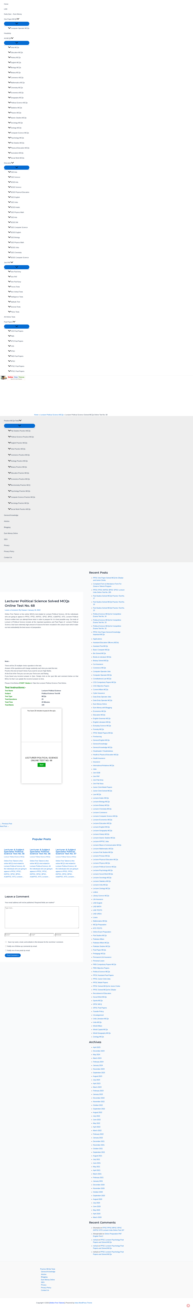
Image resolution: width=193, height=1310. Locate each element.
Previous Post (6, 824)
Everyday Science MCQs (102, 726)
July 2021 (96, 1159)
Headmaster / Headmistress (103, 751)
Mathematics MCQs (18, 82)
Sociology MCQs (17, 123)
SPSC (13, 361)
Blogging (7, 527)
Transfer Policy (98, 1011)
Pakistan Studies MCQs (101, 946)
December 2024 (99, 1051)
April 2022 (96, 1127)
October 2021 (98, 1148)
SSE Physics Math (17, 212)
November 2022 (99, 1101)
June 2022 (97, 1120)
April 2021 (96, 1170)
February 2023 (98, 1091)
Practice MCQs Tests (11, 421)
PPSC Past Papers (17, 371)
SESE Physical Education (20, 192)
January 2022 (98, 1138)
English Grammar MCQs (101, 718)
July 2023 (96, 1080)
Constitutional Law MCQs (102, 679)
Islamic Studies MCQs (18, 118)
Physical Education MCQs (20, 148)
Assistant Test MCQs (100, 646)
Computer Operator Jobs (102, 671)
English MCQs (16, 62)
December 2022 (99, 1098)
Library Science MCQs (101, 896)
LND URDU (97, 914)
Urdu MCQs (15, 47)
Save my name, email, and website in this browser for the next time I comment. (35, 942)
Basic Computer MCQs (101, 650)
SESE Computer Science (20, 257)
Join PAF (7, 262)
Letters (95, 892)
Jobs (94, 769)
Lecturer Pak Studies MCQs (103, 852)
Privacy (6, 545)
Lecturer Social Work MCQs (103, 874)
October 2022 (98, 1105)
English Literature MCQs (102, 722)
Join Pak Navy (16, 282)
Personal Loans (98, 961)
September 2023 (99, 1072)
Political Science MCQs (19, 103)
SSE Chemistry (16, 252)
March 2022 (97, 1130)
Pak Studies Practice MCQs (20, 431)
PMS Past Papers (17, 356)
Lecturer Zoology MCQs (101, 888)
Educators (7, 163)
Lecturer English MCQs (101, 827)
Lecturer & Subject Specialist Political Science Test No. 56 (40, 851)
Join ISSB (96, 773)
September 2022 (99, 1109)
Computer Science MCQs (20, 133)
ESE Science (15, 177)
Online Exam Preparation (102, 932)
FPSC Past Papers (17, 366)
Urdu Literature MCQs (101, 1019)
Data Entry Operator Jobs (102, 697)
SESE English (16, 232)
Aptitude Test (15, 302)
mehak (95, 1240)
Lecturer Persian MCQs (101, 856)
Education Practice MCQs (20, 473)
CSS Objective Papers (101, 686)
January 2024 (98, 1065)
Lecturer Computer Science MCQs (105, 816)
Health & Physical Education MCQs (105, 755)
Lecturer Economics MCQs (102, 820)
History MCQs (16, 57)
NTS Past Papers (17, 341)
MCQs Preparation (99, 925)
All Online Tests (9, 317)
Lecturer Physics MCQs (101, 863)
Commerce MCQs (17, 77)
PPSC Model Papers (100, 982)
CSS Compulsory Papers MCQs (104, 682)
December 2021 (99, 1141)
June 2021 (97, 1163)
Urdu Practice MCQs (18, 449)
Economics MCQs (17, 93)
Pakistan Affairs (98, 939)
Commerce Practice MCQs (20, 455)
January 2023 (98, 1094)
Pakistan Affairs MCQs (101, 943)
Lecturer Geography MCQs (102, 830)
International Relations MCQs (103, 765)
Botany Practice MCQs (19, 467)
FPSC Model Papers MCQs (103, 733)
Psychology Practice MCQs (20, 491)
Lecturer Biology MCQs (101, 802)
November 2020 (99, 1188)
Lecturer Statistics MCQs (102, 881)
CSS (12, 346)
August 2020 (97, 1199)
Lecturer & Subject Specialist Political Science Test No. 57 (66, 851)
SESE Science (16, 187)
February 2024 (98, 1062)
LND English (97, 903)
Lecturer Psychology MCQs (103, 870)
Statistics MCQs (16, 108)
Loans (95, 917)
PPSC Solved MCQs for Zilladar (104, 990)
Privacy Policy (9, 551)
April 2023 (96, 1083)
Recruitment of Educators (102, 993)
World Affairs (97, 1026)
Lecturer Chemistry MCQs (102, 809)
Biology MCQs (16, 67)
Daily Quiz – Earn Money (13, 14)
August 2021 (97, 1156)
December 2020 (99, 1185)
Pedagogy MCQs (99, 953)
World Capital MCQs (100, 1029)
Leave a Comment (11, 610)
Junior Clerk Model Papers (102, 787)
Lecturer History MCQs (101, 834)
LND (5, 9)
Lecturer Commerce (100, 812)
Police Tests (15, 312)
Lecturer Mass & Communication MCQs (107, 845)
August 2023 (97, 1076)
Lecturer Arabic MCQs (101, 798)
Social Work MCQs (17, 158)
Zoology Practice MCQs (19, 461)
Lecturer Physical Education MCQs (105, 859)
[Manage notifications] (188, 1305)
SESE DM (14, 222)
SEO (5, 539)
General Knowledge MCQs (102, 747)
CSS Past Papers (17, 331)
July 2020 (96, 1203)
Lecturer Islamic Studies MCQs (104, 838)
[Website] (67, 935)
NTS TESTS (97, 928)
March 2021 (97, 1174)
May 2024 (96, 1054)
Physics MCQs (16, 113)
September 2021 (99, 1152)
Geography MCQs (17, 98)
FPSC (13, 351)
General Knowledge (11, 515)
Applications (97, 639)
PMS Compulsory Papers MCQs (104, 964)
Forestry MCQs (98, 729)
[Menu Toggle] (16, 24)
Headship (7, 33)
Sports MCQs (98, 1000)
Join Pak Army (16, 272)
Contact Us (8, 557)
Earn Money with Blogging (102, 707)
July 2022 (96, 1116)
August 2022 (97, 1112)
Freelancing (97, 736)
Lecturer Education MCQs (102, 823)
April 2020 (96, 1214)
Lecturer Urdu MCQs (100, 885)
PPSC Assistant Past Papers (103, 975)
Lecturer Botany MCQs (101, 805)
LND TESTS (97, 910)
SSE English (15, 197)
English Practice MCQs (19, 443)
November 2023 (99, 1069)
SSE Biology (15, 237)
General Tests (16, 307)
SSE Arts (14, 217)
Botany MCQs (16, 72)
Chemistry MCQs (17, 88)
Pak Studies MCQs (17, 143)
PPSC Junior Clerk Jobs (101, 979)
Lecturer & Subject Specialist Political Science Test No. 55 (14, 851)
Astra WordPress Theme (83, 1303)
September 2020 (99, 1195)
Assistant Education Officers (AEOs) (106, 642)
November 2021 (99, 1145)
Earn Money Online (11, 533)
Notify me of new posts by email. (18, 950)
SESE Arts (14, 182)
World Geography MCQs (102, 1033)
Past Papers (8, 322)
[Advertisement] (96, 399)
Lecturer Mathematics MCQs (103, 849)
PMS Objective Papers (101, 968)
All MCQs (7, 38)
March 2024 (97, 1058)
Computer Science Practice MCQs (23, 497)
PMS (12, 336)
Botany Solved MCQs (100, 660)
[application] (18, 19)
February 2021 (98, 1177)
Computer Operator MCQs (20, 28)
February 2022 (98, 1134)
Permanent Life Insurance (102, 957)
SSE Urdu (14, 202)
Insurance (96, 762)
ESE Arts (14, 172)
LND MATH (97, 906)
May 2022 (96, 1123)
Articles (6, 521)
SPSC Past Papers (100, 1008)
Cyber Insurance (99, 693)
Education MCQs (17, 52)
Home (6, 4)
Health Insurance (99, 758)
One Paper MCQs (10, 19)
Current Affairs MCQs (100, 689)
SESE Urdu (15, 247)
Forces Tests (15, 287)
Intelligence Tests (17, 297)
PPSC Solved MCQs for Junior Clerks (106, 986)
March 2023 (97, 1087)
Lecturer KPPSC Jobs (101, 841)
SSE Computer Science (19, 227)
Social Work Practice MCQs (20, 509)
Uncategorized (98, 1015)
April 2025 (96, 1047)
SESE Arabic (15, 207)
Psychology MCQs (17, 138)
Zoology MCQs (16, 128)
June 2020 (97, 1206)
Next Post (4, 826)
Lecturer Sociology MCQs (102, 877)
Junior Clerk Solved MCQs (102, 791)
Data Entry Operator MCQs (102, 700)
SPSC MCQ (97, 1004)
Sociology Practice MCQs (20, 503)
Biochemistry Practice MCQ (20, 485)
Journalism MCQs (17, 153)
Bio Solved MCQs (99, 653)
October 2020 (98, 1192)
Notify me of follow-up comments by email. (22, 946)
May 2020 (96, 1210)
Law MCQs (97, 794)
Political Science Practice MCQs (22, 437)
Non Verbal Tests (17, 292)
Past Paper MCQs (99, 950)
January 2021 (98, 1181)
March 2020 (97, 1217)
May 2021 (96, 1167)
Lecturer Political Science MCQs (14, 857)
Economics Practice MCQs (20, 479)
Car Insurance (98, 664)
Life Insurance (98, 899)
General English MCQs (101, 740)
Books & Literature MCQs (102, 657)
